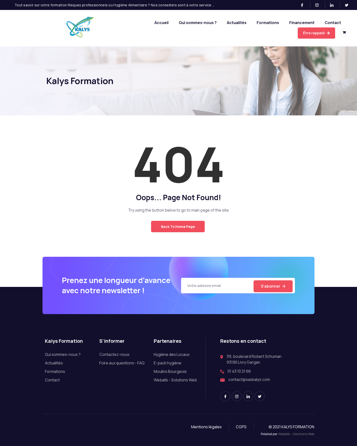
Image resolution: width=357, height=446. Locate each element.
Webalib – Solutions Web (296, 434)
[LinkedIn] (334, 5)
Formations (268, 22)
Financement (301, 22)
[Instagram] (319, 5)
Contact (333, 22)
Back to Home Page (178, 226)
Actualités (236, 22)
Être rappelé (314, 32)
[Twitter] (348, 5)
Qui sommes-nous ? (198, 22)
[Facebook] (304, 5)
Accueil (161, 22)
